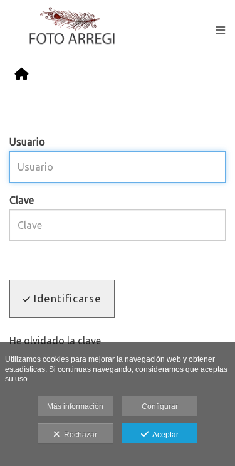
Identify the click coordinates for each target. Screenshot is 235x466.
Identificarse (66, 298)
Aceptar (164, 434)
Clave (21, 200)
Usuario (27, 141)
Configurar (160, 406)
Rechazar (78, 434)
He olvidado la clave (55, 340)
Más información (75, 406)
